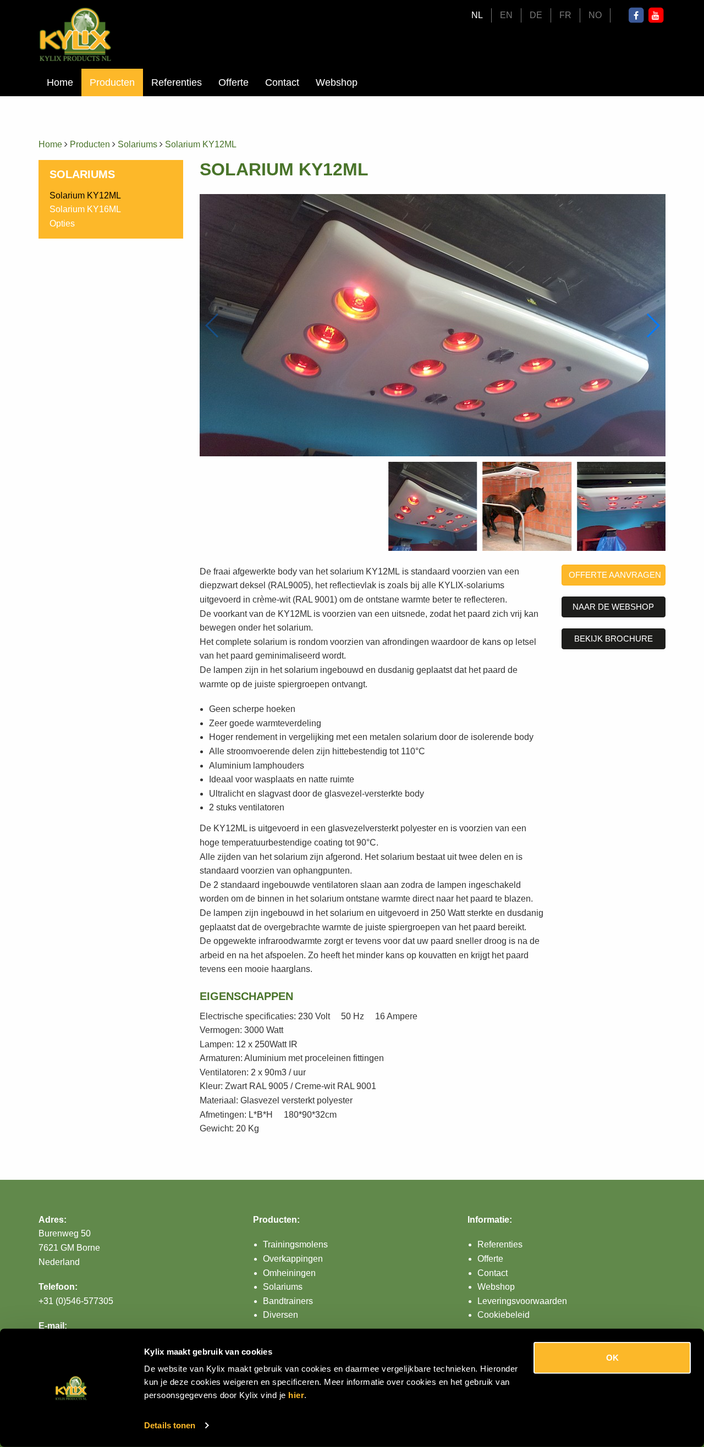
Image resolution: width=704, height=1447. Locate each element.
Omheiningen (289, 1273)
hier (296, 1395)
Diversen (280, 1314)
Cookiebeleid (503, 1314)
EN (506, 15)
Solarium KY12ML (201, 144)
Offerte (233, 82)
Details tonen (169, 1425)
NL (477, 15)
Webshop (337, 82)
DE (536, 15)
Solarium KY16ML (85, 209)
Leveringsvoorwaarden (522, 1301)
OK (612, 1357)
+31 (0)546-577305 (75, 1301)
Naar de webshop (613, 606)
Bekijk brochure (613, 638)
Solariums (137, 144)
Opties (62, 223)
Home (60, 82)
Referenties (176, 82)
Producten (112, 82)
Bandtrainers (288, 1301)
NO (595, 15)
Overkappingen (293, 1258)
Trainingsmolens (295, 1244)
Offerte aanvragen (615, 574)
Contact (282, 82)
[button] (652, 325)
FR (565, 15)
